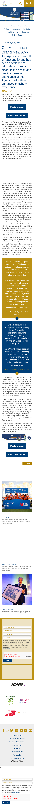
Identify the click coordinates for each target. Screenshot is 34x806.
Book (28, 3)
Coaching (25, 32)
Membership (16, 29)
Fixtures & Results (24, 26)
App (18, 32)
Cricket (2, 20)
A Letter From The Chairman (12, 607)
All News (27, 463)
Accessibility (17, 755)
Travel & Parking (17, 752)
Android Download (17, 115)
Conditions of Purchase (17, 738)
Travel (20, 35)
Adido (21, 761)
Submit (7, 660)
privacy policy (6, 648)
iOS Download (17, 107)
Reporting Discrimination (17, 742)
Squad (13, 26)
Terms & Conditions (17, 758)
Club (13, 35)
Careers (17, 748)
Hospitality (26, 29)
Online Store (9, 32)
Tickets (6, 29)
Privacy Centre (17, 735)
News (6, 20)
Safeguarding (17, 745)
